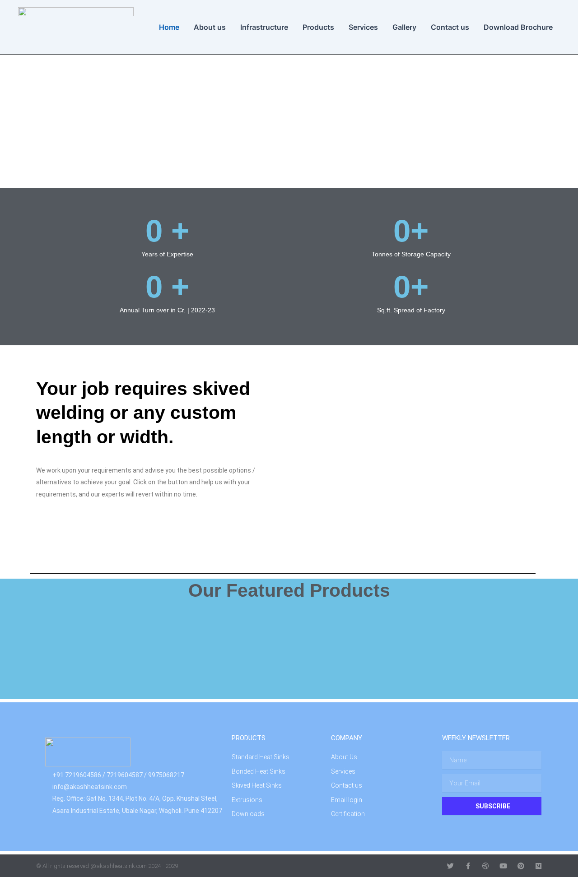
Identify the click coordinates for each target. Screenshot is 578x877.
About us (210, 27)
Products (318, 27)
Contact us (450, 27)
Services (363, 27)
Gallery (404, 27)
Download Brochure (518, 27)
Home (169, 27)
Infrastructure (264, 27)
